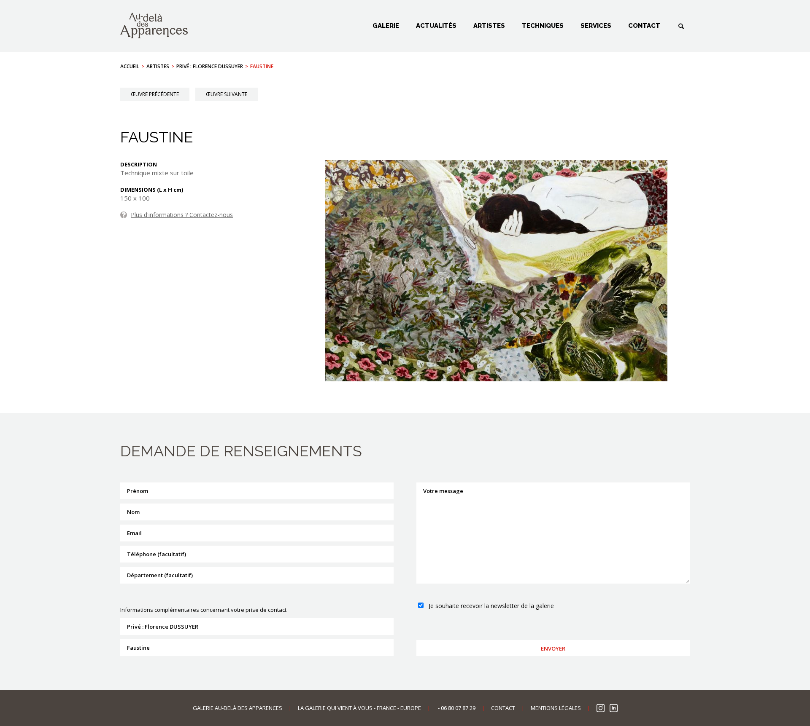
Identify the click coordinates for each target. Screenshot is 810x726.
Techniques (543, 25)
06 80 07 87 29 (458, 708)
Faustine (261, 66)
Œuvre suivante (226, 94)
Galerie (386, 25)
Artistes (489, 25)
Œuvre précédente (155, 94)
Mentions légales (556, 708)
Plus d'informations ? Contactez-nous (182, 215)
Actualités (436, 25)
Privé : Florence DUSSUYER (209, 66)
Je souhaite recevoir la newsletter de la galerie (491, 606)
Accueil (129, 66)
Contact (644, 25)
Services (595, 25)
